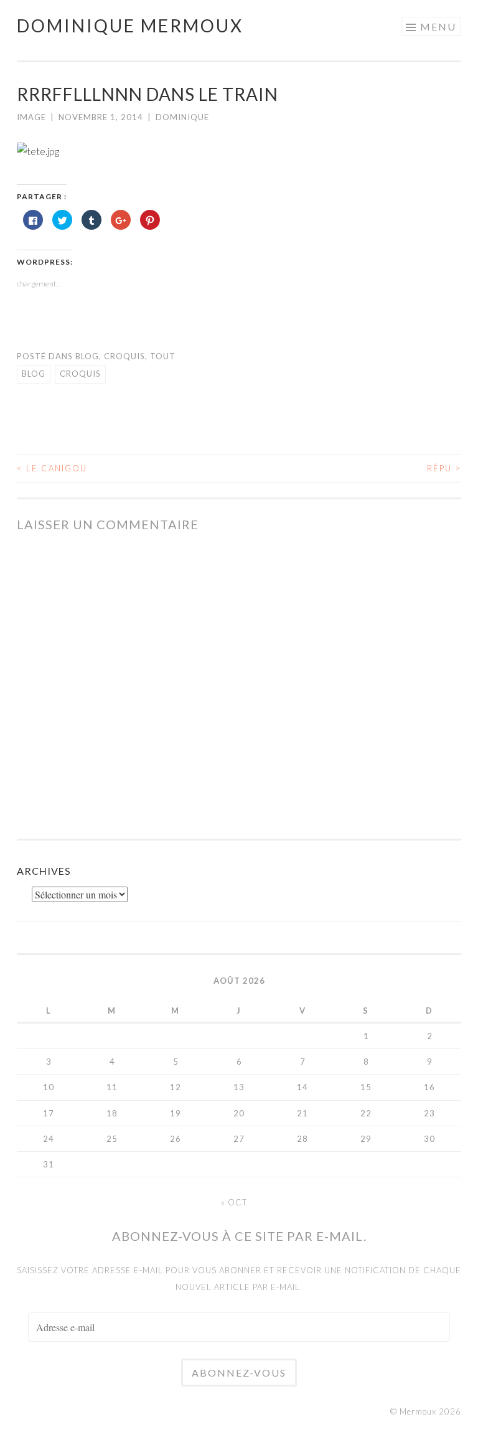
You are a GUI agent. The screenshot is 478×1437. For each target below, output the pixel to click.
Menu (438, 26)
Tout (163, 356)
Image (31, 117)
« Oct (234, 1202)
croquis (80, 374)
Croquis (124, 356)
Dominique (182, 117)
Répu (444, 468)
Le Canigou (52, 468)
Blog (87, 356)
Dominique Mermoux (130, 25)
